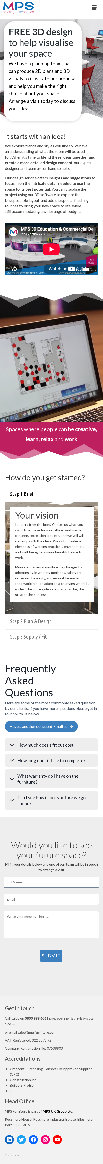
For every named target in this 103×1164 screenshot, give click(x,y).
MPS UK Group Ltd (57, 1111)
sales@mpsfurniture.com (37, 1032)
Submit (51, 955)
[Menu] (94, 7)
